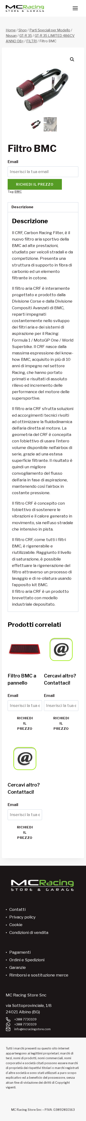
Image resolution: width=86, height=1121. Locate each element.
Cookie (15, 924)
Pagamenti (20, 952)
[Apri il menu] (75, 8)
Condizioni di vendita (28, 932)
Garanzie (17, 967)
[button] (72, 59)
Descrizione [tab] (22, 207)
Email (13, 161)
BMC (18, 191)
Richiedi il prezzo (35, 184)
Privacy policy (22, 917)
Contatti (17, 909)
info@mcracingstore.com (32, 1029)
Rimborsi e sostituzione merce (38, 975)
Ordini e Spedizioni (26, 959)
